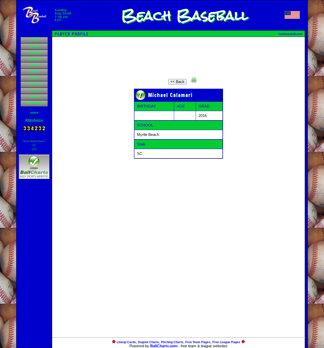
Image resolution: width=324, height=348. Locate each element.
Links (34, 71)
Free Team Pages (197, 342)
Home (34, 40)
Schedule (34, 52)
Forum (34, 90)
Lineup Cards (126, 342)
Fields (34, 77)
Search (34, 96)
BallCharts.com (163, 346)
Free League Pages (226, 342)
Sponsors (34, 84)
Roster (34, 46)
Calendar (34, 58)
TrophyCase (34, 103)
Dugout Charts (148, 342)
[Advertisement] (34, 267)
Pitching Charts (172, 342)
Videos (34, 65)
